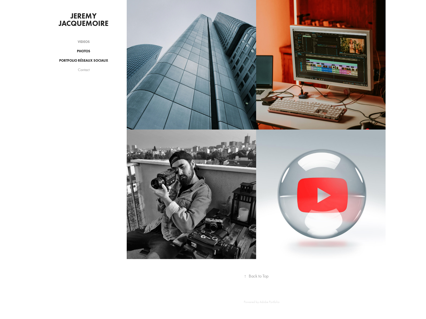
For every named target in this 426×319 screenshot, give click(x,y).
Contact (83, 69)
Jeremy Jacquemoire (83, 19)
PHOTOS (83, 51)
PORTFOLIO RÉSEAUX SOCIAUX (83, 60)
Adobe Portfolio (270, 302)
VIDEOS (84, 42)
